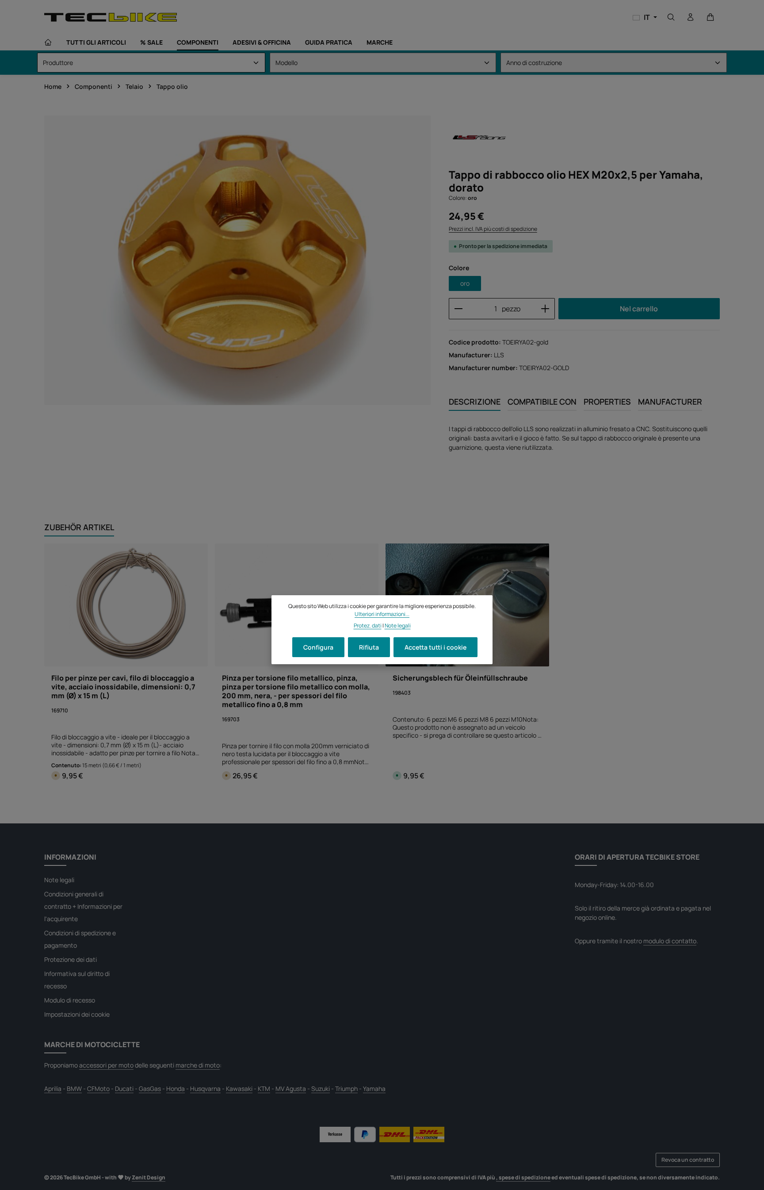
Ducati (124, 1088)
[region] (237, 260)
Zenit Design (148, 1177)
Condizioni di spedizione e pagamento (80, 939)
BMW (74, 1088)
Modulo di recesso (69, 1000)
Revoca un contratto (687, 1159)
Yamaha (374, 1088)
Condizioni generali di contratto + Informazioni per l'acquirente (83, 906)
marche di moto (198, 1065)
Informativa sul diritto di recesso (77, 979)
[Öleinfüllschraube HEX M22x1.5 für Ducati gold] (237, 260)
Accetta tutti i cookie (435, 647)
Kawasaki (239, 1088)
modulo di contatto (669, 941)
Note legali (59, 880)
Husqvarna (205, 1088)
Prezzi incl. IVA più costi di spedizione (493, 229)
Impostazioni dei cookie (77, 1014)
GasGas (150, 1088)
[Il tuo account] (690, 17)
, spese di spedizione (523, 1177)
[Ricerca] (671, 17)
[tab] (474, 402)
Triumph (346, 1088)
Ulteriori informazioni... (382, 614)
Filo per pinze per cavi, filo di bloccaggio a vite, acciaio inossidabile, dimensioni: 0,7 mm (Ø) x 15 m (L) (123, 686)
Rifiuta (369, 647)
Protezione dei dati (70, 959)
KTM (264, 1088)
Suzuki (320, 1088)
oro (465, 283)
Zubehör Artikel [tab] (79, 527)
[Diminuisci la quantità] (458, 308)
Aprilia (52, 1088)
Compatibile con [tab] (542, 401)
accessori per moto (106, 1065)
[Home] (48, 42)
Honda (175, 1088)
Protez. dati (368, 625)
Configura (318, 647)
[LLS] (478, 138)
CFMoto (98, 1088)
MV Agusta (290, 1088)
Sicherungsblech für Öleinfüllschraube (460, 677)
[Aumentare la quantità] (545, 308)
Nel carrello (639, 309)
